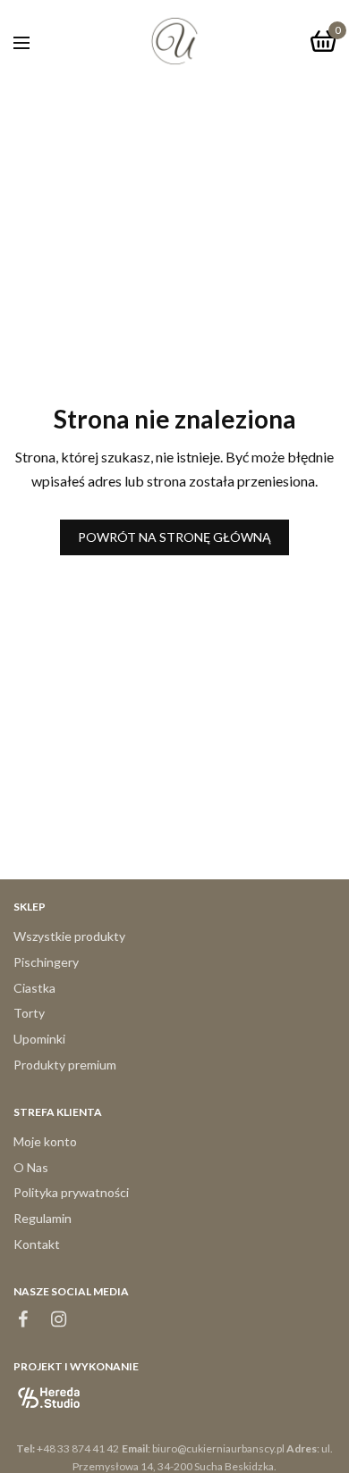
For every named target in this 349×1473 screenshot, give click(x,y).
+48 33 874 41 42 (78, 1448)
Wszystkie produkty (69, 936)
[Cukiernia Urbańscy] (174, 41)
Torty (29, 1013)
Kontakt (36, 1244)
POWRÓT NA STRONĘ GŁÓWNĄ (174, 537)
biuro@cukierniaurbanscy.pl (218, 1448)
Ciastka (34, 987)
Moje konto (45, 1141)
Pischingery (46, 962)
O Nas (30, 1167)
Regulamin (42, 1219)
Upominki (39, 1039)
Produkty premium (64, 1064)
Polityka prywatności (71, 1193)
